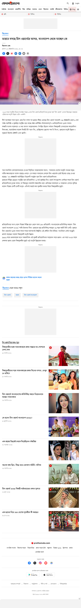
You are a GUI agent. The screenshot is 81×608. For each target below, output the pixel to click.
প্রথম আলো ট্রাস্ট (41, 548)
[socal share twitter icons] (8, 54)
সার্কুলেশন (35, 584)
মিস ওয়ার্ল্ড (7, 295)
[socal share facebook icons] (4, 54)
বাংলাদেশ (11, 9)
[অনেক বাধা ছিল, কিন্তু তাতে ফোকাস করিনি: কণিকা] (64, 474)
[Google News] (51, 563)
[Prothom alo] (11, 3)
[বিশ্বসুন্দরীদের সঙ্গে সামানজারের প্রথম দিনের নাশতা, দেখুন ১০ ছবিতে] (64, 379)
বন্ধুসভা (49, 548)
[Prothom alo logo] (40, 543)
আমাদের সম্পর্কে (15, 584)
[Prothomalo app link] (33, 575)
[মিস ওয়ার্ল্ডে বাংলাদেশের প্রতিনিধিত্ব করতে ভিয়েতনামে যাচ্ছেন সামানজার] (64, 403)
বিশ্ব (23, 9)
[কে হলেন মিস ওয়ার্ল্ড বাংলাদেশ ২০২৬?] (64, 427)
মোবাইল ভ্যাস (39, 552)
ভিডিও (66, 9)
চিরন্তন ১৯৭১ (57, 548)
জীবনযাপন (58, 9)
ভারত (17, 295)
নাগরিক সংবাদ (11, 548)
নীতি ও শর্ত (44, 584)
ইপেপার (65, 548)
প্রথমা (71, 548)
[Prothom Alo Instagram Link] (41, 563)
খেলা (40, 9)
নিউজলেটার (63, 584)
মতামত (34, 9)
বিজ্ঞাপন (26, 584)
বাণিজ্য (28, 9)
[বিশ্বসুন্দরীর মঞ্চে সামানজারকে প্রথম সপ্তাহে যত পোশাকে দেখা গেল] (64, 356)
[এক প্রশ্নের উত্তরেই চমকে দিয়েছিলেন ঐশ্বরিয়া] (64, 450)
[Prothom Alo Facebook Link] (30, 563)
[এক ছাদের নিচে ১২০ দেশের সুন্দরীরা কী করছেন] (64, 521)
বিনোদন (45, 9)
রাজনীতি (18, 9)
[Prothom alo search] (68, 3)
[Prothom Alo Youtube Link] (47, 563)
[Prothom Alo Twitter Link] (36, 563)
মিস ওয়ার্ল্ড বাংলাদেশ (30, 295)
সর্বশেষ (4, 9)
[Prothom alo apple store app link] (48, 575)
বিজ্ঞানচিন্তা (31, 548)
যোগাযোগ (54, 584)
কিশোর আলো (21, 548)
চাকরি (52, 9)
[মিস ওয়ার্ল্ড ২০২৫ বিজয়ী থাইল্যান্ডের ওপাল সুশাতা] (64, 498)
